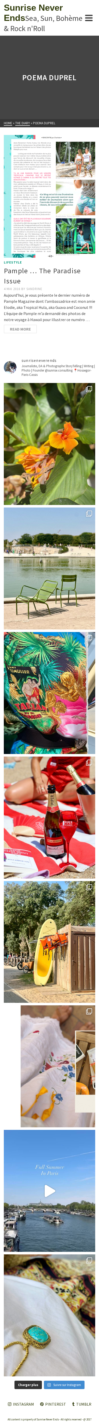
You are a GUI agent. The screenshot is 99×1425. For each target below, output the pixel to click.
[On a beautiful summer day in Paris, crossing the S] (49, 1191)
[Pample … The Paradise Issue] (49, 196)
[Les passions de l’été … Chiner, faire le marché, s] (49, 1066)
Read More (20, 329)
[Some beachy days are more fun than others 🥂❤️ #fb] (49, 818)
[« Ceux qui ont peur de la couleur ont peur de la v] (49, 693)
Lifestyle (13, 262)
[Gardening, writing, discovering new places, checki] (49, 444)
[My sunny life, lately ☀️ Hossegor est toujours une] (49, 942)
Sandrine (34, 289)
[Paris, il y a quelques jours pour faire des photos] (49, 568)
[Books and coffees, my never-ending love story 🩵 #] (49, 1315)
